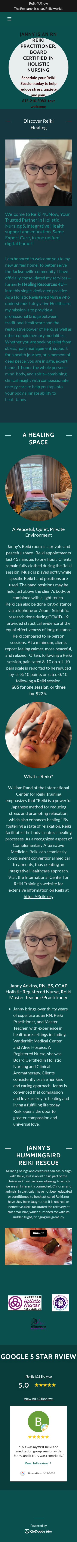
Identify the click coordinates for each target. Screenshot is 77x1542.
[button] (10, 19)
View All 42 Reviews (38, 1399)
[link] (38, 1463)
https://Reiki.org (39, 896)
